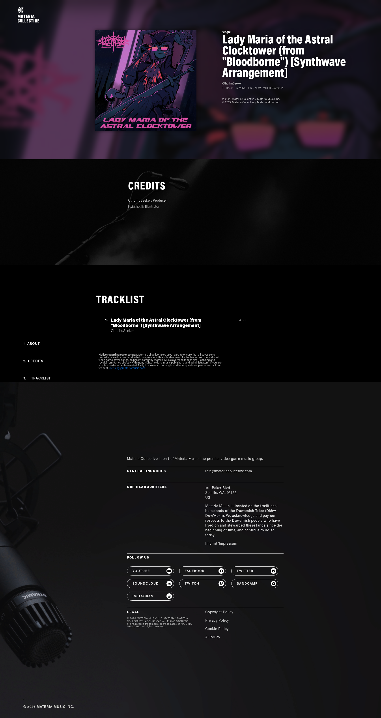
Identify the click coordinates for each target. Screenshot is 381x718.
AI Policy (212, 637)
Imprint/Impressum (221, 544)
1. (31, 344)
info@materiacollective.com (228, 471)
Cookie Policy (217, 629)
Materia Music (187, 459)
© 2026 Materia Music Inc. (48, 707)
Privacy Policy (217, 620)
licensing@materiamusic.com (127, 368)
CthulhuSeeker (232, 83)
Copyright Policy (219, 612)
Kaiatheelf (135, 207)
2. (33, 361)
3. (37, 378)
